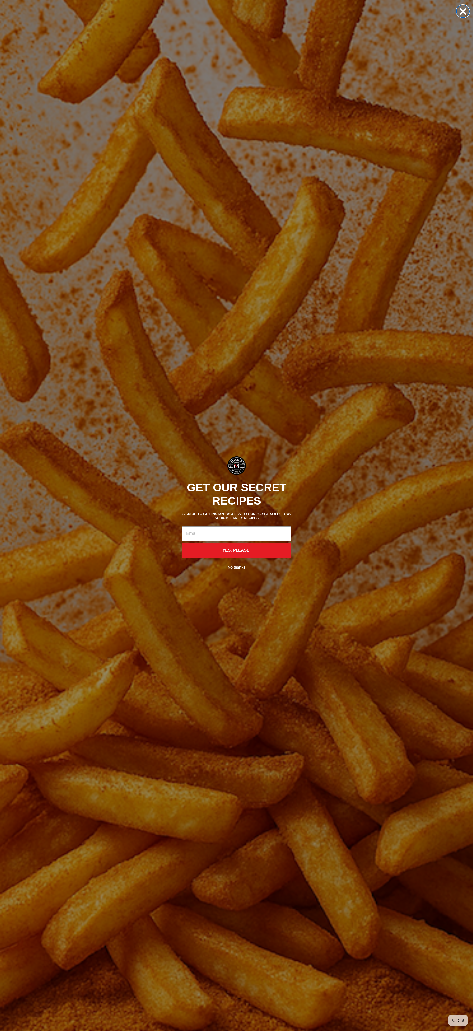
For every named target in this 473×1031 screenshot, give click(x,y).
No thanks (236, 567)
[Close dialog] (462, 11)
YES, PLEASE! (236, 550)
